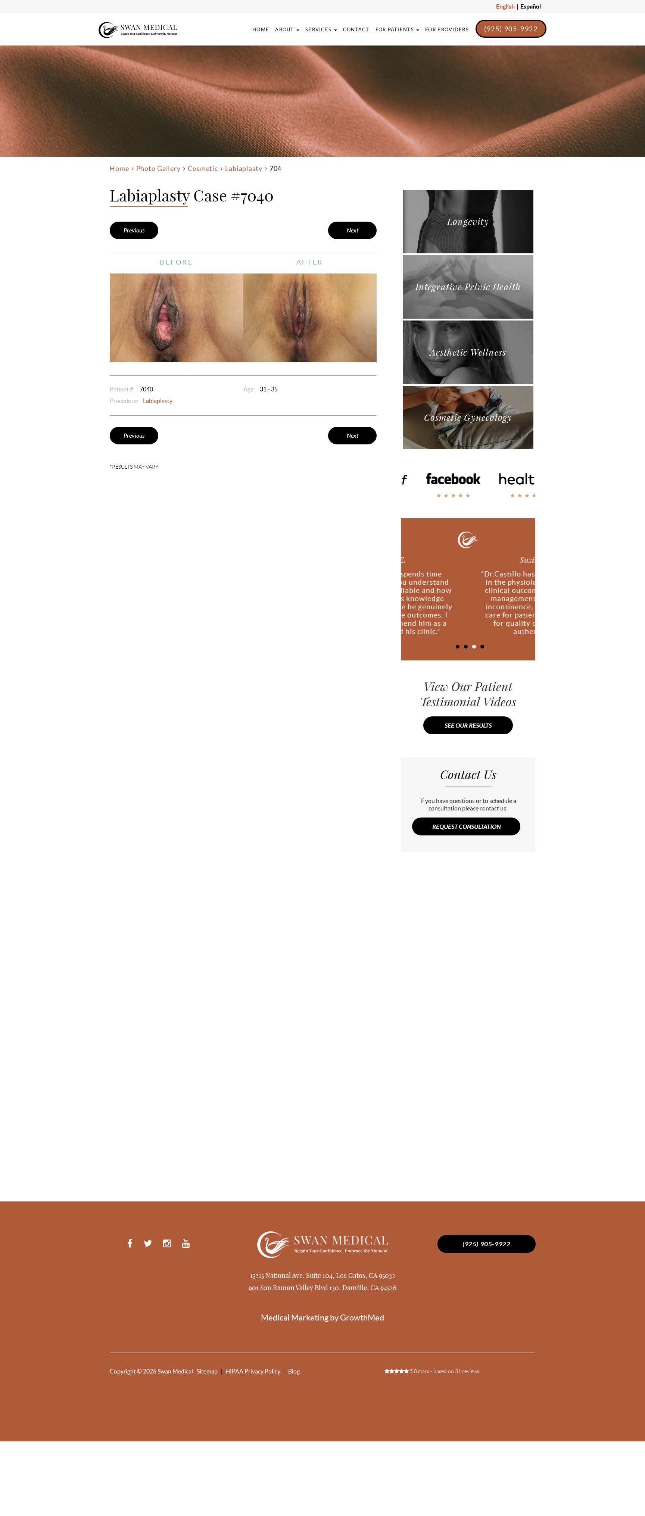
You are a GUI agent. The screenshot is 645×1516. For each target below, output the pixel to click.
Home (260, 29)
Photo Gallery (158, 168)
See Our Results (468, 725)
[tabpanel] (468, 597)
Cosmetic (203, 168)
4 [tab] (482, 646)
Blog (294, 1371)
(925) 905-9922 (511, 29)
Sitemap (207, 1371)
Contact (356, 29)
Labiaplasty (243, 168)
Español (530, 6)
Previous (134, 230)
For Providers (447, 29)
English (505, 6)
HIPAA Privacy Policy (252, 1371)
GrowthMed (362, 1317)
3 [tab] (474, 646)
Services (319, 29)
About (285, 29)
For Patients (396, 29)
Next (352, 230)
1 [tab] (457, 646)
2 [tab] (466, 646)
